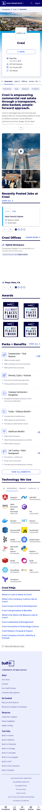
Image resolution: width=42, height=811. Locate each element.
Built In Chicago (8, 748)
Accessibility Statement (21, 782)
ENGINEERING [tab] (12, 488)
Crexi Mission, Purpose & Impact (17, 631)
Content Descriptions (10, 693)
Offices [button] (24, 81)
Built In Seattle (8, 770)
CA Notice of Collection (21, 801)
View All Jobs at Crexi (14, 646)
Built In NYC (7, 761)
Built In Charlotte (9, 744)
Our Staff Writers (9, 688)
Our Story (6, 679)
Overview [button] (8, 81)
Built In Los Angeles (10, 757)
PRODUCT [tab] (22, 488)
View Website (13, 70)
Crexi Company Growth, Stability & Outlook (18, 636)
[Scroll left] (2, 81)
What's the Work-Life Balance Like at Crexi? (20, 616)
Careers (5, 684)
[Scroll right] (40, 81)
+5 (38, 432)
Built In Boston (8, 740)
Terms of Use (21, 793)
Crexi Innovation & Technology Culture (20, 626)
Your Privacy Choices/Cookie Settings (21, 797)
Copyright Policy (21, 785)
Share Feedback (8, 721)
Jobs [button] (17, 81)
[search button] (31, 3)
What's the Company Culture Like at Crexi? (19, 600)
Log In (37, 3)
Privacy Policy (21, 789)
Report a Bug (7, 725)
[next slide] (10, 229)
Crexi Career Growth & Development (19, 606)
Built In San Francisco (11, 766)
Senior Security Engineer (14, 216)
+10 (38, 356)
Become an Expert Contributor (14, 707)
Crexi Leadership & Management (17, 622)
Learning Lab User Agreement (21, 778)
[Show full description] (21, 127)
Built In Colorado (9, 753)
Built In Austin (8, 735)
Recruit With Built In (10, 702)
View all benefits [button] (21, 472)
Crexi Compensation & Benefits (17, 610)
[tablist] (21, 488)
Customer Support (9, 717)
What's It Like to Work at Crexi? (17, 594)
